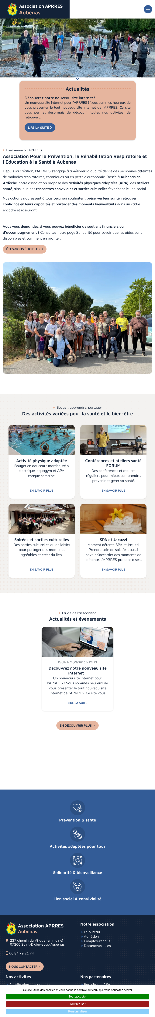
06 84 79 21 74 (21, 953)
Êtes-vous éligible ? (23, 249)
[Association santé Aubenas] (77, 317)
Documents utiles (97, 946)
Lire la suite (38, 127)
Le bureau (92, 932)
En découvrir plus (76, 725)
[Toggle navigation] (148, 9)
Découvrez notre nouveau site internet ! (60, 97)
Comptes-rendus (97, 941)
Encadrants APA (97, 984)
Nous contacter (23, 966)
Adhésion (91, 936)
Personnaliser (77, 1011)
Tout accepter (78, 996)
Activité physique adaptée (29, 984)
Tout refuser (77, 1004)
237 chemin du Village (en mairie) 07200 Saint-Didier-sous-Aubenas (37, 942)
